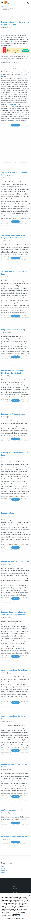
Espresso (3, 872)
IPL (2, 6)
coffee (2, 58)
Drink (2, 876)
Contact (15, 888)
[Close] (29, 895)
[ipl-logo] (6, 3)
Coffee (2, 866)
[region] (15, 907)
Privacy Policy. (17, 915)
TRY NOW (25, 51)
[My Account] (28, 2)
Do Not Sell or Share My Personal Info (15, 918)
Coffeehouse (4, 870)
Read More (15, 222)
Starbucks (3, 868)
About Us (15, 886)
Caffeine (3, 874)
